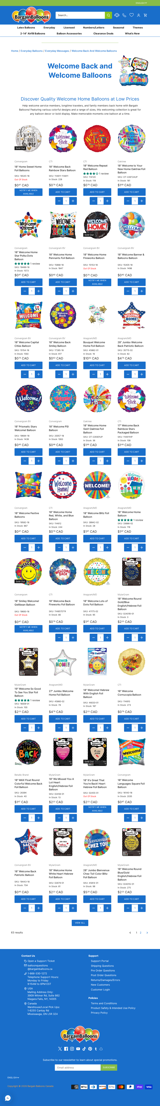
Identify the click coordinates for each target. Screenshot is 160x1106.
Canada (32, 1003)
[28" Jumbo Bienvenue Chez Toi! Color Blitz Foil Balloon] (97, 842)
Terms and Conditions (104, 1003)
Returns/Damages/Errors (105, 980)
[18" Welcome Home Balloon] (132, 485)
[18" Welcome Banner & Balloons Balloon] (132, 225)
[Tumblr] (95, 1048)
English (140, 3)
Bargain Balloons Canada (40, 1086)
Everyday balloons (32, 50)
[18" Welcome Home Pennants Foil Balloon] (63, 225)
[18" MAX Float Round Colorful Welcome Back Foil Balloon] (28, 752)
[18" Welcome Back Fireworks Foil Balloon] (63, 572)
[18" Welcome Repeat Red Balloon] (97, 139)
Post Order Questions (103, 975)
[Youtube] (78, 1049)
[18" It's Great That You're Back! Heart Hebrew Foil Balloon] (97, 752)
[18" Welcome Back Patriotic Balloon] (28, 842)
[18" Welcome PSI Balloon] (63, 398)
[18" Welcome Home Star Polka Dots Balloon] (28, 225)
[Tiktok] (84, 1049)
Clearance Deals (103, 33)
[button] (7, 1098)
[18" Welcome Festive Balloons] (28, 485)
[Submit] (108, 15)
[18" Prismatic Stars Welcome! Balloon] (28, 398)
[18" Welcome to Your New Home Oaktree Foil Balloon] (132, 139)
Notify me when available (28, 192)
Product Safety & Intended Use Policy (113, 1008)
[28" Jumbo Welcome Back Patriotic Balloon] (132, 315)
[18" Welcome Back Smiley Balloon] (63, 315)
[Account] (138, 15)
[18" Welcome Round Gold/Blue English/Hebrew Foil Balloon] (132, 572)
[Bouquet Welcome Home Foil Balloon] (97, 315)
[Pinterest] (90, 1049)
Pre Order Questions (103, 970)
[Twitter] (60, 1049)
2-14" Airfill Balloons (32, 33)
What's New (132, 33)
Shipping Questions (102, 965)
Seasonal (118, 27)
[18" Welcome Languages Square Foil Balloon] (132, 752)
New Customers (100, 984)
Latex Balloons (26, 27)
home (14, 50)
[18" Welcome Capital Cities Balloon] (28, 315)
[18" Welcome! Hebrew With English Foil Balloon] (97, 662)
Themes (138, 27)
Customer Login (100, 989)
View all (80, 923)
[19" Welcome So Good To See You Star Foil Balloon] (28, 662)
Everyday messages (57, 50)
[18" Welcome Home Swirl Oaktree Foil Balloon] (97, 398)
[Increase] (73, 201)
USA (30, 988)
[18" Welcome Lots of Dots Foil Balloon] (97, 572)
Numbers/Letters (93, 27)
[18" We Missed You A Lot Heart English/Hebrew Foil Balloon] (63, 752)
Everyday (49, 27)
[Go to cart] (145, 15)
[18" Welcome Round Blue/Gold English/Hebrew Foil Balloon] (132, 842)
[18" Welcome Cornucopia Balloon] (132, 662)
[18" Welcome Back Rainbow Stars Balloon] (63, 139)
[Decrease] (59, 201)
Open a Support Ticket (41, 960)
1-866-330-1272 (37, 973)
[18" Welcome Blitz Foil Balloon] (97, 485)
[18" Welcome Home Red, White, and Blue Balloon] (63, 485)
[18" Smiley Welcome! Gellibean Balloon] (28, 572)
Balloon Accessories (69, 33)
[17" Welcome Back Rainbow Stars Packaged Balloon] (132, 398)
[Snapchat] (101, 1048)
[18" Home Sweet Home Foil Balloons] (28, 139)
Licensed (69, 27)
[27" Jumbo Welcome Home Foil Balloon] (63, 662)
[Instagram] (72, 1049)
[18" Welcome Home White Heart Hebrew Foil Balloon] (63, 842)
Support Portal (100, 960)
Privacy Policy (99, 1012)
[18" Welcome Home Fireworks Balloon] (97, 225)
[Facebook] (66, 1049)
